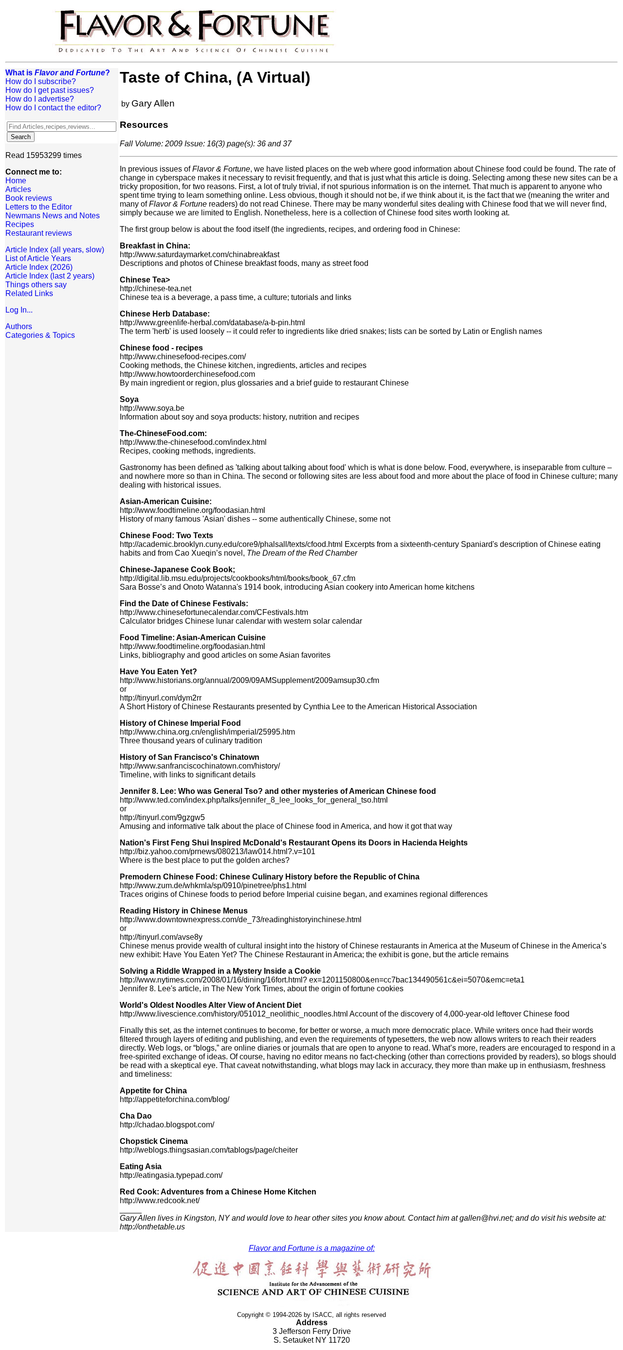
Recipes (19, 224)
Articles (18, 189)
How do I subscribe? (40, 81)
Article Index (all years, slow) (54, 249)
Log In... (19, 310)
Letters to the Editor (38, 207)
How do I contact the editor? (53, 108)
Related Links (29, 293)
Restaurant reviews (38, 233)
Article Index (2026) (39, 267)
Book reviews (28, 198)
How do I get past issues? (49, 90)
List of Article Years (38, 258)
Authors (18, 326)
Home (15, 180)
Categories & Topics (40, 335)
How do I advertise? (39, 99)
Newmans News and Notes (52, 215)
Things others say (36, 285)
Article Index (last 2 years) (49, 276)
